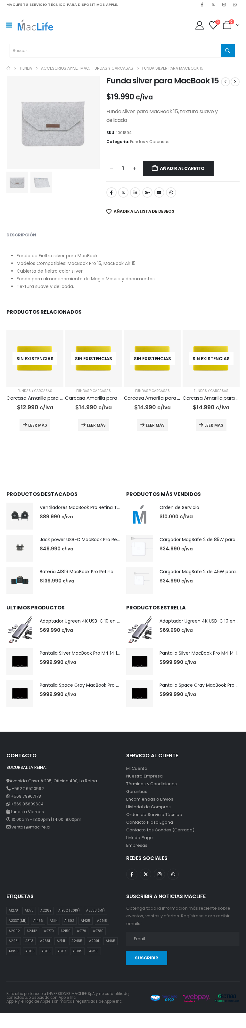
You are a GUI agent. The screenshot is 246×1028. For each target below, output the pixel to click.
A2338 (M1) (95, 910)
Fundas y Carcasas (149, 141)
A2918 (102, 920)
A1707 (61, 951)
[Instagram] (223, 4)
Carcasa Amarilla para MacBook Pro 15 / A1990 (118, 398)
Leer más (37, 425)
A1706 (46, 951)
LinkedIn (135, 192)
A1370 (29, 910)
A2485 (76, 941)
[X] (213, 4)
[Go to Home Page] (8, 68)
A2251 (14, 941)
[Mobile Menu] (9, 25)
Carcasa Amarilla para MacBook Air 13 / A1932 (58, 398)
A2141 (61, 941)
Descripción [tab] (21, 235)
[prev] (225, 81)
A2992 (14, 931)
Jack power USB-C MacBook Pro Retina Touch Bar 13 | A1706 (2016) (113, 539)
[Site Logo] (35, 25)
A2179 (81, 931)
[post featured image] (19, 516)
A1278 (13, 910)
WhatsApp (171, 192)
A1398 (94, 951)
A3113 (29, 941)
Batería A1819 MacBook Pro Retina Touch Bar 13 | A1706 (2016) (107, 571)
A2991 (94, 941)
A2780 (98, 931)
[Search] (228, 50)
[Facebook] (202, 4)
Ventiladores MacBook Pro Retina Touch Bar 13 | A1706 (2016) (107, 507)
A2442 (32, 931)
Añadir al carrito (182, 168)
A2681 (45, 941)
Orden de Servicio (179, 507)
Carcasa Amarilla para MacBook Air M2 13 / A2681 (180, 398)
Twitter (123, 192)
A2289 (46, 910)
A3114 (54, 920)
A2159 (65, 931)
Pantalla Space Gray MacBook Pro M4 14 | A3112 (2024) (100, 685)
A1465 (110, 941)
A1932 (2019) (69, 910)
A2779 (49, 931)
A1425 (85, 920)
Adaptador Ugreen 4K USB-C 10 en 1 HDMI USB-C (93, 621)
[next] (235, 81)
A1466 (38, 920)
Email (159, 192)
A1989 (77, 951)
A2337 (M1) (18, 920)
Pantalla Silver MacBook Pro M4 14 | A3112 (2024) (93, 653)
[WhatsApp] (234, 4)
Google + (147, 192)
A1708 (30, 951)
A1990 (14, 951)
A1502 (69, 920)
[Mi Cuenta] (199, 25)
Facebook (111, 192)
